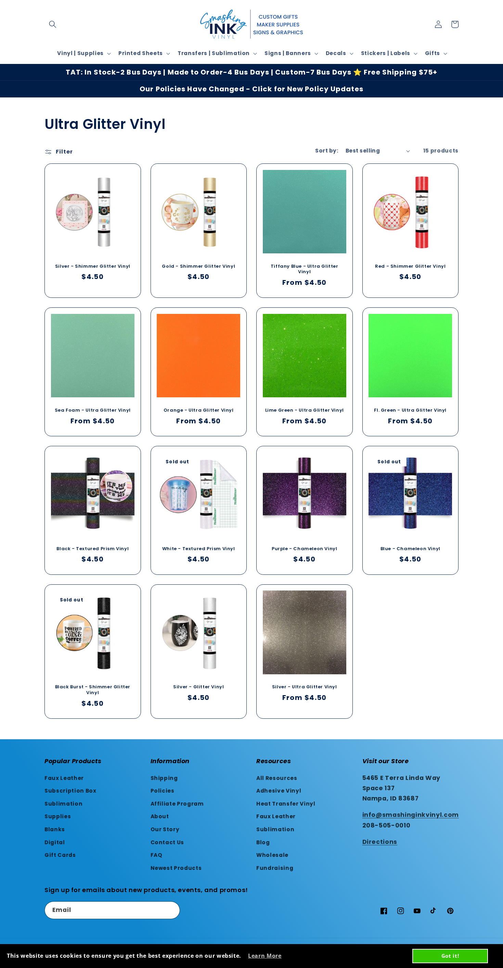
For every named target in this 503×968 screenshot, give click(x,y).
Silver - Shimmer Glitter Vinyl (92, 266)
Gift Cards (60, 855)
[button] (52, 24)
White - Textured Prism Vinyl (198, 549)
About (160, 816)
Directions (380, 842)
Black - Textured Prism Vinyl (92, 549)
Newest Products (176, 868)
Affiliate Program (177, 803)
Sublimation (63, 803)
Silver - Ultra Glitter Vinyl (304, 687)
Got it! (450, 955)
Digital (54, 842)
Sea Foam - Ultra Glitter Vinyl (93, 410)
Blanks (54, 829)
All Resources (276, 778)
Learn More (265, 955)
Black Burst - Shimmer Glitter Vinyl (92, 690)
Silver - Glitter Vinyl (198, 687)
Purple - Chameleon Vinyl (304, 549)
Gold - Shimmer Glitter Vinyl (198, 266)
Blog (263, 842)
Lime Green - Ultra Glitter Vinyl (304, 410)
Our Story (165, 829)
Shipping (164, 778)
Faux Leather (64, 778)
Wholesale (272, 855)
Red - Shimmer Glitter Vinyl (410, 266)
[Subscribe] (171, 910)
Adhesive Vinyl (278, 790)
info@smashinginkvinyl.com (410, 815)
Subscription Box (70, 790)
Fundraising (274, 868)
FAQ (157, 855)
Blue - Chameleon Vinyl (410, 549)
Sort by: (326, 150)
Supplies (57, 816)
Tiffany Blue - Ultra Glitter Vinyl (304, 269)
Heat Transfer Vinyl (285, 803)
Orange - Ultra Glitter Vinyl (199, 410)
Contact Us (167, 842)
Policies (163, 790)
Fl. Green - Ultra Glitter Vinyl (410, 410)
